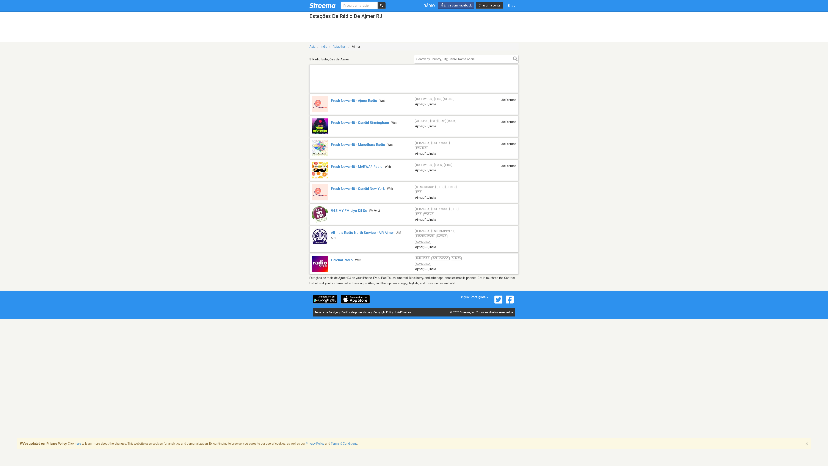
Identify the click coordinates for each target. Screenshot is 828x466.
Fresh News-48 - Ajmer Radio (354, 101)
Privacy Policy (315, 443)
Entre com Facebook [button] (457, 5)
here (78, 443)
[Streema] (322, 5)
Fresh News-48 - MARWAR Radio (357, 167)
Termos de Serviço (327, 312)
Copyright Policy (383, 312)
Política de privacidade (356, 312)
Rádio (429, 5)
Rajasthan (340, 46)
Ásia (312, 46)
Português (478, 297)
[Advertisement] (414, 92)
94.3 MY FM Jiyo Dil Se (349, 211)
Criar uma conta (489, 5)
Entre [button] (511, 5)
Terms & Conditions (344, 443)
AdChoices (404, 312)
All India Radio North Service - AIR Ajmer (362, 233)
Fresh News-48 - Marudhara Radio (358, 145)
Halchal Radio (342, 260)
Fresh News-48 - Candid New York (358, 189)
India (324, 46)
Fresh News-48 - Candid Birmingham (360, 123)
